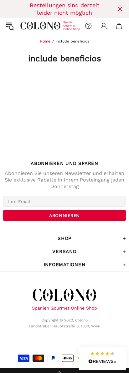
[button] (102, 358)
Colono (25, 26)
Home (45, 41)
